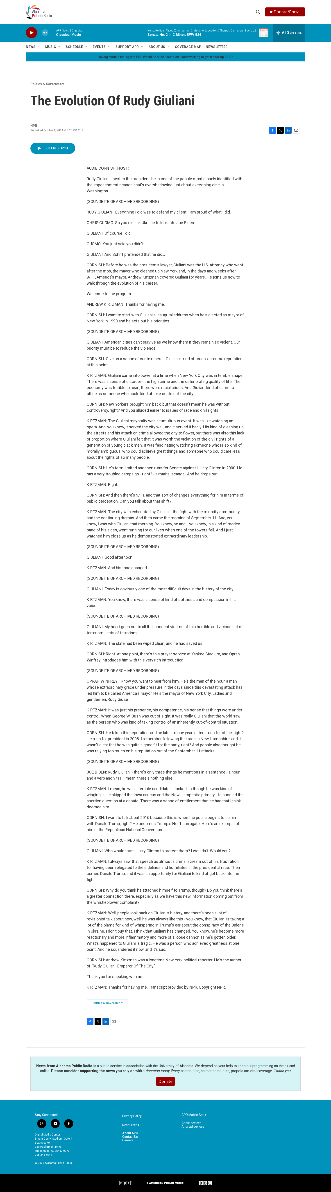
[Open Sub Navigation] (39, 47)
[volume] (45, 33)
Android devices (192, 1126)
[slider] (52, 32)
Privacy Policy (132, 1116)
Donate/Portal (287, 11)
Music (50, 47)
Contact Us (130, 1136)
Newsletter (217, 47)
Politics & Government (47, 84)
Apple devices (191, 1123)
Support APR (127, 47)
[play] (31, 32)
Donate (165, 1081)
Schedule (74, 47)
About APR (130, 1133)
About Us (157, 47)
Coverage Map (188, 47)
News (31, 47)
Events (99, 47)
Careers (128, 1140)
